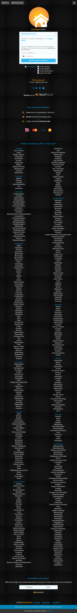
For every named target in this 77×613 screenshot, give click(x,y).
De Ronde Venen (58, 370)
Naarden (58, 267)
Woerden (58, 407)
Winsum (19, 406)
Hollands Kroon (58, 249)
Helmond (19, 546)
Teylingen (58, 543)
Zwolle (58, 355)
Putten (18, 326)
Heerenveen (18, 210)
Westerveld (19, 173)
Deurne (19, 516)
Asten (19, 488)
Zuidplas (58, 563)
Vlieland (19, 238)
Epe (18, 278)
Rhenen (58, 391)
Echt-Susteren (19, 422)
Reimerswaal (58, 428)
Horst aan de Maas (19, 432)
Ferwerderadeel (19, 202)
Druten (18, 270)
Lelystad (19, 182)
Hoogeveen (19, 163)
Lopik (58, 381)
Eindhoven (19, 524)
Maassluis (58, 508)
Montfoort (58, 383)
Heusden (19, 548)
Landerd (19, 554)
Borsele (58, 416)
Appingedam (19, 364)
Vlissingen (58, 440)
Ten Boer (19, 400)
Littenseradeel (19, 220)
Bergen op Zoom (19, 494)
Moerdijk (19, 560)
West (19, 344)
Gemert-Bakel (19, 532)
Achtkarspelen (19, 194)
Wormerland (58, 295)
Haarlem (58, 232)
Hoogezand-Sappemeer (19, 382)
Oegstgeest (58, 522)
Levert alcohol (45, 67)
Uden (58, 175)
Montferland (19, 302)
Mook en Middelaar (19, 446)
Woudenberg (58, 409)
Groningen (19, 376)
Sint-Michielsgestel (58, 163)
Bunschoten (58, 366)
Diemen (58, 224)
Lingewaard (19, 296)
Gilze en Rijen (19, 534)
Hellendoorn (58, 323)
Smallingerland (18, 230)
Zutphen (19, 358)
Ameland (19, 196)
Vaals (19, 468)
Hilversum (58, 247)
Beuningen (19, 256)
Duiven (18, 272)
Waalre (58, 185)
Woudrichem (58, 193)
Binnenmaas (58, 454)
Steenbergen (58, 171)
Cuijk (19, 512)
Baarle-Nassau (18, 490)
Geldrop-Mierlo (18, 530)
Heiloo (58, 245)
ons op (29, 95)
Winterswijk (19, 352)
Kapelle (58, 422)
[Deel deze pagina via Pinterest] (40, 88)
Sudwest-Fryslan (19, 232)
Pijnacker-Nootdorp (58, 529)
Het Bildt (19, 212)
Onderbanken (19, 452)
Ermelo (18, 280)
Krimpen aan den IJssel (58, 492)
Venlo (19, 472)
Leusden (58, 379)
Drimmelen (19, 520)
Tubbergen (58, 347)
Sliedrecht (58, 539)
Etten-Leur (19, 526)
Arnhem (19, 250)
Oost (19, 316)
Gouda (58, 476)
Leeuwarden (18, 216)
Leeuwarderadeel (18, 218)
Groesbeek (19, 284)
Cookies (37, 602)
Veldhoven (58, 181)
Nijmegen (18, 310)
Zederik (58, 557)
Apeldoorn (19, 248)
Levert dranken (45, 69)
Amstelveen (58, 204)
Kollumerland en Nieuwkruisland (19, 214)
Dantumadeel (19, 198)
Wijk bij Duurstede (58, 405)
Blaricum (58, 214)
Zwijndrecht (58, 565)
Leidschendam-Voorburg (58, 504)
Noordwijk (58, 518)
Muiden (58, 265)
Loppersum (19, 386)
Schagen (58, 277)
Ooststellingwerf (19, 224)
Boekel (18, 502)
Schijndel (58, 158)
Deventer (58, 313)
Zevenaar (18, 356)
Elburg (18, 276)
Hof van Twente (58, 327)
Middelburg (58, 424)
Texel (58, 281)
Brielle (58, 458)
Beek (19, 414)
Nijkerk (18, 308)
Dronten (19, 180)
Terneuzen (58, 434)
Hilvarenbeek (19, 550)
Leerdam (58, 498)
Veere (58, 438)
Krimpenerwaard (58, 494)
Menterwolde (19, 390)
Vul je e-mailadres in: (28, 53)
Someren (58, 167)
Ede (18, 274)
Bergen (18, 418)
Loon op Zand (19, 556)
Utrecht (58, 397)
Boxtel (19, 506)
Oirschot (19, 564)
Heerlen (19, 430)
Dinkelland (58, 315)
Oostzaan (58, 269)
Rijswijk (58, 533)
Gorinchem (58, 474)
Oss (58, 150)
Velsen (58, 287)
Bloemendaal (58, 216)
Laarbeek (18, 552)
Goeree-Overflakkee (58, 472)
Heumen (19, 292)
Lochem (19, 298)
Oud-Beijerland (58, 525)
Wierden (58, 351)
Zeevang (58, 301)
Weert (19, 478)
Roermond (19, 458)
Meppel (19, 165)
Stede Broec (58, 279)
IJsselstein (58, 376)
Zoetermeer (58, 559)
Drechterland (58, 226)
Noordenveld (19, 169)
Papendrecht (58, 527)
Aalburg (19, 484)
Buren (19, 262)
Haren (19, 380)
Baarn (58, 362)
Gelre (19, 318)
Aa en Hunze (19, 150)
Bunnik (58, 364)
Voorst (19, 340)
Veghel (58, 179)
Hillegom (58, 484)
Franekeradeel (19, 204)
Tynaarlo (19, 171)
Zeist (58, 411)
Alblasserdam (58, 446)
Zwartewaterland (58, 353)
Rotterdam (58, 535)
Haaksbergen (58, 319)
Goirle (19, 536)
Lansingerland (58, 496)
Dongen (19, 518)
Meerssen (18, 444)
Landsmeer (58, 257)
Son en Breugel (58, 169)
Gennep (19, 426)
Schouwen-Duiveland (58, 430)
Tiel (19, 338)
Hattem (18, 288)
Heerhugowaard (58, 243)
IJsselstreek (19, 322)
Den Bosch (19, 514)
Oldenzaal (58, 333)
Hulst (58, 420)
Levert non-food (45, 73)
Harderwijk (19, 286)
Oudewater (58, 387)
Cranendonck (19, 510)
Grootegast (19, 378)
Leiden (58, 500)
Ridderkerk (58, 531)
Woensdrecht (58, 191)
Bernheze (18, 496)
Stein (19, 466)
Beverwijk (58, 212)
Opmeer (58, 271)
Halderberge (18, 542)
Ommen (58, 337)
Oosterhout (58, 148)
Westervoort (18, 348)
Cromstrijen (58, 462)
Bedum (18, 366)
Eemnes (58, 372)
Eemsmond (19, 374)
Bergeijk (19, 492)
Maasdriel (18, 300)
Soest (58, 393)
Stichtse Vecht (58, 395)
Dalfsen (58, 311)
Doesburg (18, 266)
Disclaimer (46, 602)
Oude (19, 320)
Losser (58, 331)
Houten (58, 374)
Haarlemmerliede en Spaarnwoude (58, 235)
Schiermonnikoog (18, 228)
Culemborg (19, 264)
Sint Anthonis (58, 161)
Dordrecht (58, 468)
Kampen (58, 329)
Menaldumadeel (19, 222)
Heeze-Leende (18, 544)
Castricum (58, 220)
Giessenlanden (58, 470)
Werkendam (58, 189)
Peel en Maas (19, 454)
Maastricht (19, 442)
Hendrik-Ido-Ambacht (58, 482)
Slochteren (19, 396)
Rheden (19, 330)
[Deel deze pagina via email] (43, 88)
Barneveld (19, 252)
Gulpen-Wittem (18, 428)
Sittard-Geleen (19, 464)
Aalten (18, 246)
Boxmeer (19, 504)
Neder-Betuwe (19, 304)
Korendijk (58, 490)
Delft (58, 464)
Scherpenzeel (19, 336)
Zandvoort (58, 299)
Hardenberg (58, 321)
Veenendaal (58, 401)
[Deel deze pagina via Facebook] (33, 88)
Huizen (58, 253)
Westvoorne (58, 555)
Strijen (58, 541)
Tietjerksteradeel (19, 236)
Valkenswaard (58, 177)
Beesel (18, 416)
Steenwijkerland (58, 345)
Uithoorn (58, 285)
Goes (58, 418)
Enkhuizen (58, 230)
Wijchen (19, 350)
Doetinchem (18, 268)
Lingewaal (19, 294)
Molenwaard (58, 512)
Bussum (58, 218)
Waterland (58, 289)
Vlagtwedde (19, 404)
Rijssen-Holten (58, 341)
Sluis (58, 432)
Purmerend (58, 275)
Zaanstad (58, 297)
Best (19, 498)
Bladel (18, 500)
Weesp (58, 291)
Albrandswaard (58, 448)
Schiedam (58, 537)
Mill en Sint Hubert (19, 558)
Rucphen (58, 156)
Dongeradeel (19, 200)
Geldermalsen (19, 282)
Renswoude (58, 389)
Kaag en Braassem (58, 486)
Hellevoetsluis (58, 480)
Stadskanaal (18, 398)
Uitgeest (58, 283)
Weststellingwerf (19, 240)
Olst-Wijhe (58, 335)
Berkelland (19, 254)
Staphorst (58, 343)
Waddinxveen (58, 549)
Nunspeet (18, 312)
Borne (58, 309)
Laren (58, 261)
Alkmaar (58, 202)
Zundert (58, 195)
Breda (19, 508)
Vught (58, 183)
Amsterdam (58, 206)
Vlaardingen (58, 545)
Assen (19, 152)
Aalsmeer (58, 200)
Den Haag (58, 466)
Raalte (58, 339)
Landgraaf (19, 436)
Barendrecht (58, 452)
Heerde (19, 290)
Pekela (18, 394)
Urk (19, 186)
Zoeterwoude (58, 561)
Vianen (58, 403)
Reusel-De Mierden (58, 152)
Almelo (58, 307)
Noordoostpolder (19, 184)
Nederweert (19, 448)
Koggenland (58, 255)
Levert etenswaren (46, 71)
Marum (18, 388)
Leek (19, 384)
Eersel (18, 522)
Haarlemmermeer (58, 237)
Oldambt (19, 392)
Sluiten (50, 611)
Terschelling (18, 234)
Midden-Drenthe (19, 167)
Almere (18, 178)
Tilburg (58, 173)
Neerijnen (18, 306)
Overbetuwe (18, 324)
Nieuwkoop (58, 514)
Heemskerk (58, 239)
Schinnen (18, 460)
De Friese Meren (19, 206)
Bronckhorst (18, 258)
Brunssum (19, 420)
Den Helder (58, 222)
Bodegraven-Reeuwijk (58, 456)
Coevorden (19, 156)
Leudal (18, 438)
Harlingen (18, 208)
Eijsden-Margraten (19, 424)
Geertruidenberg (19, 528)
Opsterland (19, 226)
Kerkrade (19, 434)
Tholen (58, 436)
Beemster (58, 208)
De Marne (18, 370)
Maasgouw (19, 440)
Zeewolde (19, 188)
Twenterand (58, 349)
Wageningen (18, 342)
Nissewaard (58, 516)
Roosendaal (58, 154)
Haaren (19, 540)
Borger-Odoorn (18, 154)
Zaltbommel (19, 354)
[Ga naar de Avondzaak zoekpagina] (38, 17)
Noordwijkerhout (58, 520)
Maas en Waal (19, 346)
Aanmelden (39, 592)
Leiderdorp (58, 502)
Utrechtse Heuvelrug (58, 399)
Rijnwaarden (18, 332)
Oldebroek (19, 314)
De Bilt (58, 368)
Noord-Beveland (58, 426)
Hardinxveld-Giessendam (58, 478)
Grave (19, 538)
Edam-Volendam (58, 228)
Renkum (19, 328)
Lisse (58, 506)
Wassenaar (58, 551)
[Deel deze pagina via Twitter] (36, 88)
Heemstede (58, 241)
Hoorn (58, 251)
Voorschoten (58, 547)
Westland (58, 553)
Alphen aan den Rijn (58, 450)
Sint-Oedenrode (58, 165)
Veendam (18, 402)
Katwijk (58, 488)
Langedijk (58, 259)
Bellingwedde (19, 368)
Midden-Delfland (58, 510)
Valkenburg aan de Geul (19, 470)
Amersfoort (58, 360)
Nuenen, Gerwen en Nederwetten (19, 562)
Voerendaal (19, 476)
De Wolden (19, 158)
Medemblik (58, 263)
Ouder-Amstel (58, 273)
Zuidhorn (19, 408)
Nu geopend (31, 67)
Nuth (19, 450)
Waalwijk (58, 187)
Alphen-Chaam (18, 486)
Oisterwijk (18, 566)
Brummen (18, 260)
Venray (18, 474)
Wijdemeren (58, 293)
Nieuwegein (58, 385)
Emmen (19, 161)
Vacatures (56, 602)
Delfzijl (18, 372)
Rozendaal (19, 334)
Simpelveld (19, 462)
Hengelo (58, 325)
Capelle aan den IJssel (58, 460)
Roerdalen (19, 456)
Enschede (58, 317)
